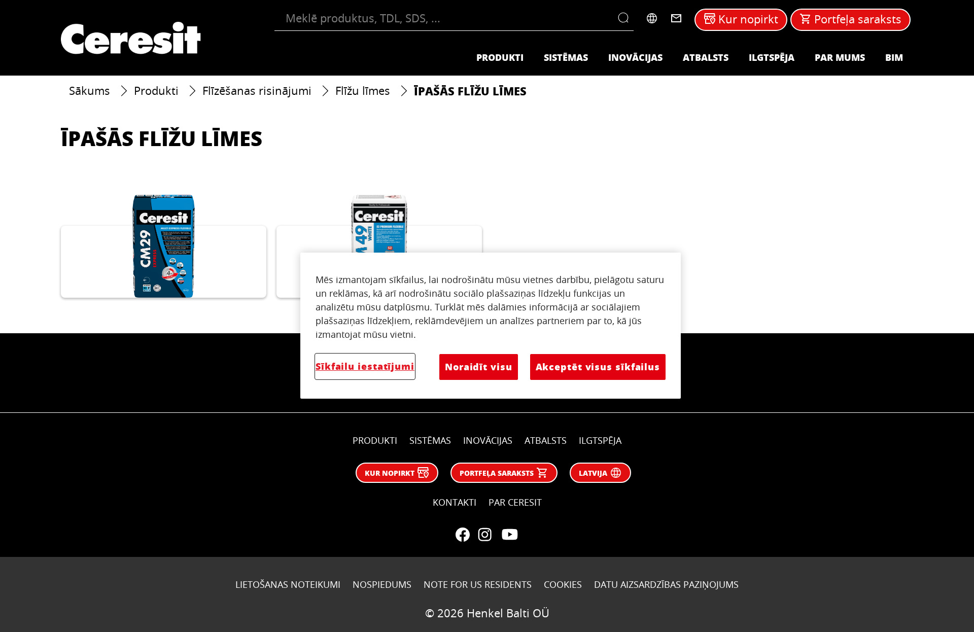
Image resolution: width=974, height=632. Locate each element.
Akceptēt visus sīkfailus (598, 366)
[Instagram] (485, 534)
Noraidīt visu (478, 366)
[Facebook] (463, 534)
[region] (490, 325)
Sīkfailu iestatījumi (365, 366)
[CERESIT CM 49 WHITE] (379, 246)
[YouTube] (509, 534)
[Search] (626, 18)
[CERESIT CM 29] (163, 246)
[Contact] (676, 18)
